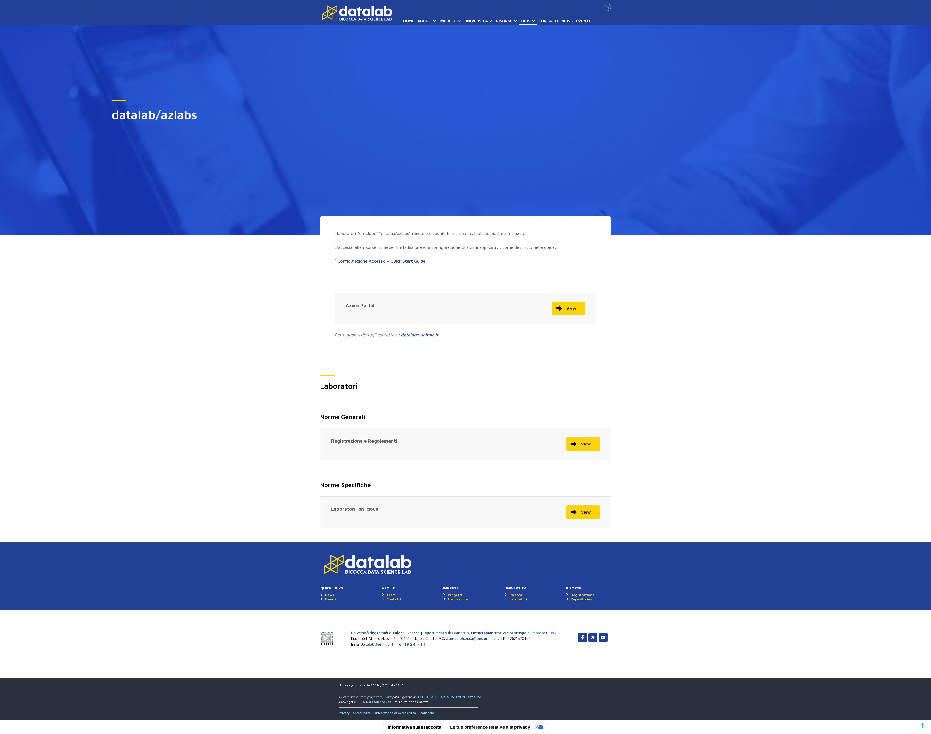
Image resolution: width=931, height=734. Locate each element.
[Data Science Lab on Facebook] (582, 637)
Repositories (581, 599)
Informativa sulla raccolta (414, 727)
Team (391, 595)
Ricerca (515, 595)
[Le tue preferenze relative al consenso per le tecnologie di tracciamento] (922, 725)
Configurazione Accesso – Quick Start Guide (381, 261)
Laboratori (518, 599)
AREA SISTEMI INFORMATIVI (461, 697)
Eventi (583, 21)
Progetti (455, 595)
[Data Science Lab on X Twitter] (592, 637)
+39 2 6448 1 (414, 644)
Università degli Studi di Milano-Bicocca (385, 633)
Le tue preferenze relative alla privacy (490, 727)
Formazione (458, 599)
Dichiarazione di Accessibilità (395, 713)
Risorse (504, 21)
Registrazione (582, 595)
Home (408, 21)
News (567, 21)
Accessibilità (362, 713)
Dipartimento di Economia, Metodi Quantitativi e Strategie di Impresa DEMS (490, 633)
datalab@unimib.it (419, 334)
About (424, 21)
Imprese (448, 21)
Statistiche (427, 713)
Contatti (548, 21)
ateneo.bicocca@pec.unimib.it (472, 639)
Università (476, 21)
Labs (525, 21)
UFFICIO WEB (427, 697)
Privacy (345, 713)
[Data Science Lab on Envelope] (603, 637)
